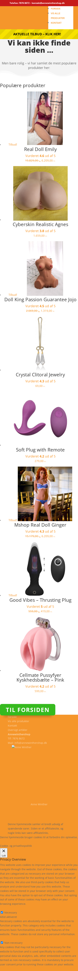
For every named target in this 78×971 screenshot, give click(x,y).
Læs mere (9, 841)
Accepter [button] (53, 841)
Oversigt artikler (17, 730)
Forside (55, 8)
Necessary (10, 912)
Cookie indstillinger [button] (31, 841)
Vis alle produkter (18, 721)
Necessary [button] (6, 908)
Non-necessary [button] (9, 938)
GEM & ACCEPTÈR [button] (10, 968)
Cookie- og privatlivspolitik (24, 815)
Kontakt (56, 22)
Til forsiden (28, 710)
